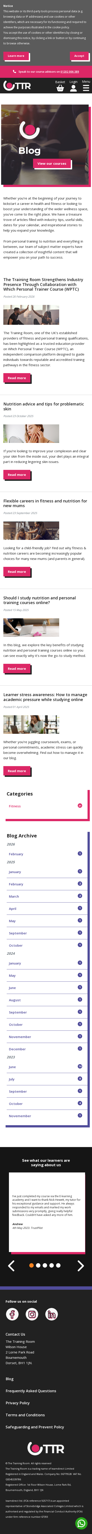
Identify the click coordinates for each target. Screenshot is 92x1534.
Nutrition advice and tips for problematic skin (43, 406)
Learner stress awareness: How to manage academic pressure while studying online (45, 697)
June (45, 987)
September (45, 933)
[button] (31, 1265)
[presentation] (12, 1265)
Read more (17, 378)
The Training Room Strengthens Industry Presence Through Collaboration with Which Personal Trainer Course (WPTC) (43, 284)
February (45, 854)
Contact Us (15, 1334)
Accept (79, 56)
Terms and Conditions (25, 1414)
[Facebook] (12, 1314)
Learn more (16, 56)
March (45, 896)
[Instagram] (32, 1314)
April (45, 908)
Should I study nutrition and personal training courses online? (39, 600)
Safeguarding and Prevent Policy (35, 1426)
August (45, 1000)
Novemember (45, 1036)
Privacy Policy (18, 1402)
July (45, 1079)
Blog (9, 1378)
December (45, 1049)
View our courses (52, 163)
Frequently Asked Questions (31, 1390)
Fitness (45, 806)
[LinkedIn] (51, 1314)
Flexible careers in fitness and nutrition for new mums (45, 503)
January (45, 872)
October (45, 945)
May (45, 921)
